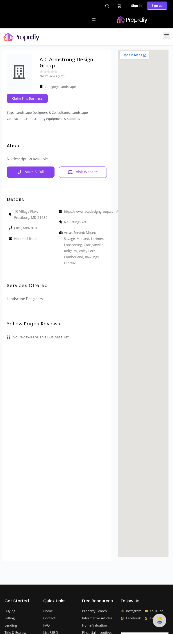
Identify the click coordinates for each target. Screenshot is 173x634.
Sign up (157, 5)
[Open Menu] (93, 19)
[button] (166, 35)
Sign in (136, 5)
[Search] (107, 5)
